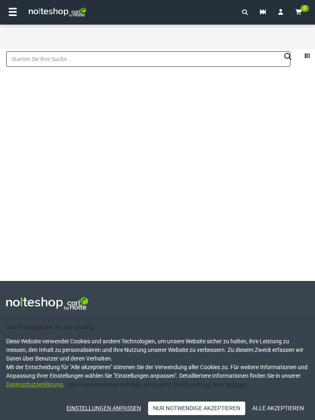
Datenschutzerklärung (34, 384)
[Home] (57, 12)
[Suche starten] (288, 57)
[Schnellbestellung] (263, 12)
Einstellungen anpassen (103, 408)
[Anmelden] (280, 12)
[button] (245, 12)
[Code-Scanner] (307, 57)
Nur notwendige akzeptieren (196, 408)
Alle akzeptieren (278, 408)
